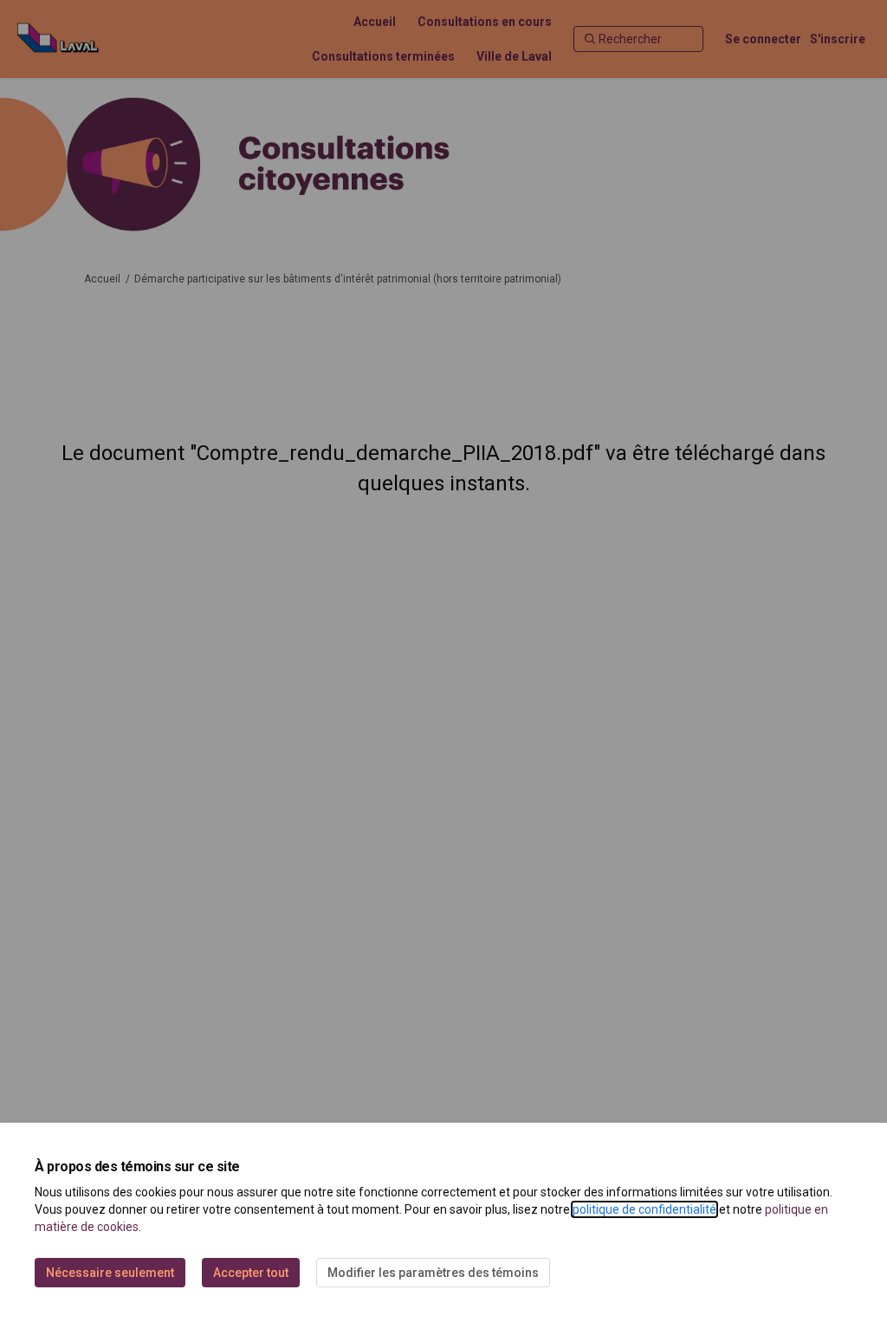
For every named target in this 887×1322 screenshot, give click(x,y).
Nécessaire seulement (110, 1273)
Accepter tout (250, 1273)
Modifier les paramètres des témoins (433, 1273)
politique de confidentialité (644, 1209)
